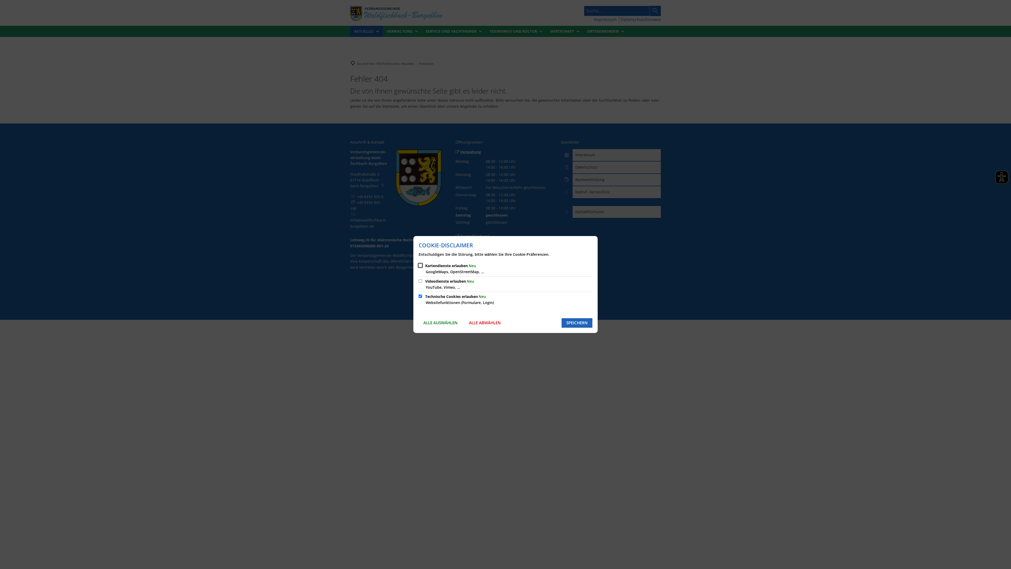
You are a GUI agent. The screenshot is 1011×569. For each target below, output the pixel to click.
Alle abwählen (485, 322)
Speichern (577, 322)
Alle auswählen (440, 322)
